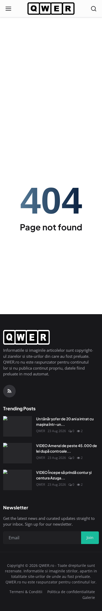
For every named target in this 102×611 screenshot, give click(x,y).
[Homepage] (51, 8)
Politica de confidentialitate (71, 591)
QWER (40, 431)
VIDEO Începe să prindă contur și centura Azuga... (64, 475)
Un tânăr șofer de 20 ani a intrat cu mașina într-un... (65, 421)
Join (90, 537)
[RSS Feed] (9, 391)
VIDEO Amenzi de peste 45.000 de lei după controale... (66, 448)
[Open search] (93, 8)
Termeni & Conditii (25, 591)
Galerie (88, 597)
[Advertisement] (51, 54)
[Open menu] (8, 8)
